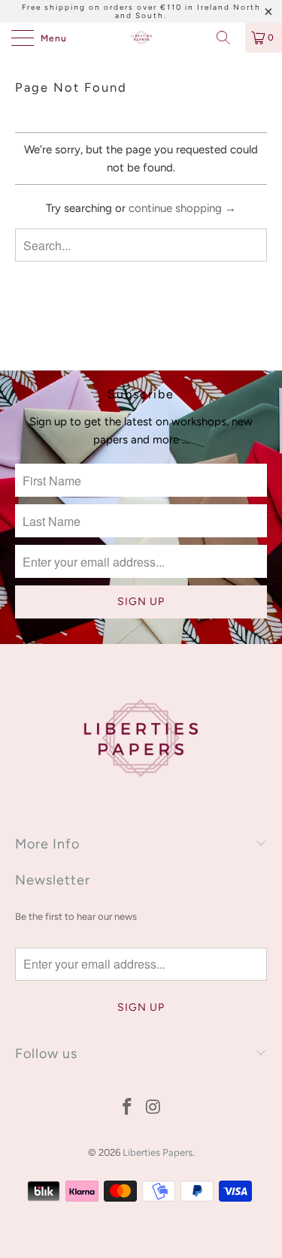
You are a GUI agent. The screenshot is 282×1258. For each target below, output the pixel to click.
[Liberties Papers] (141, 38)
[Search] (228, 37)
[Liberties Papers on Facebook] (127, 1108)
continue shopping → (182, 208)
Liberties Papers (158, 1152)
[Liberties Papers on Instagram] (153, 1108)
